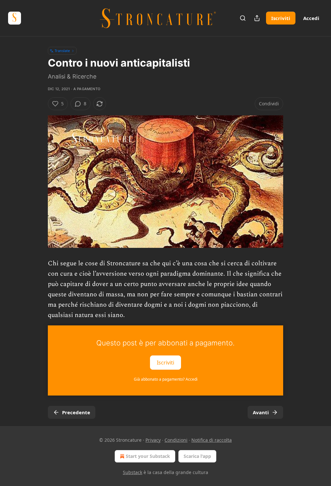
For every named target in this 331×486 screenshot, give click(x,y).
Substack (132, 472)
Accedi (311, 18)
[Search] (242, 18)
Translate (62, 50)
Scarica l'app (197, 456)
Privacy (153, 440)
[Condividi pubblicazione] (257, 18)
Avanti (261, 412)
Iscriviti (280, 18)
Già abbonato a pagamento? (166, 379)
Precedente (76, 412)
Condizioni (176, 440)
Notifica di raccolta (211, 440)
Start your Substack (148, 456)
